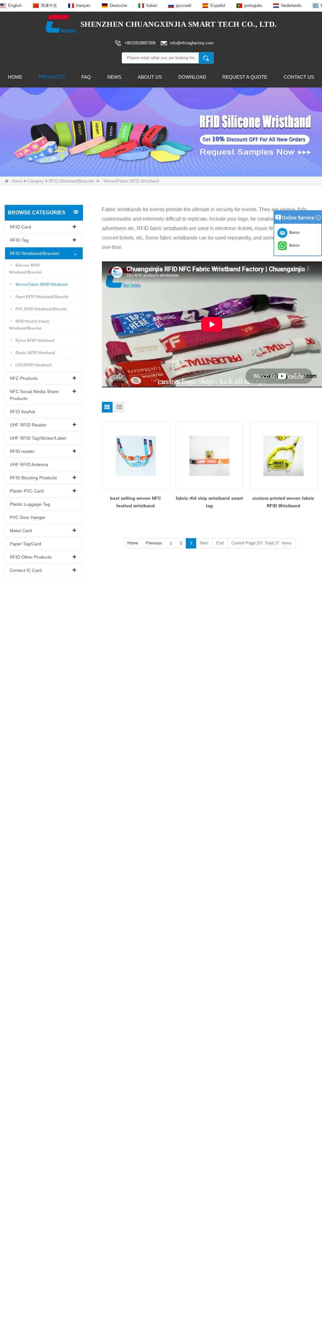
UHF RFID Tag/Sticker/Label (38, 438)
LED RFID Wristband (33, 365)
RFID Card (20, 226)
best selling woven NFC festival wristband (135, 502)
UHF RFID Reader (28, 424)
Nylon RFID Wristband (34, 340)
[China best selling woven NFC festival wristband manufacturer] (135, 455)
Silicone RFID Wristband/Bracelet (25, 268)
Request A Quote (244, 77)
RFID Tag (19, 240)
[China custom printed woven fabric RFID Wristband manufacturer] (283, 455)
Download (192, 77)
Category (35, 181)
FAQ (86, 77)
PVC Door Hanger (28, 517)
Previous (154, 543)
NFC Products (24, 378)
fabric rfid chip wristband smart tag (209, 502)
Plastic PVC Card (27, 490)
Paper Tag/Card (25, 543)
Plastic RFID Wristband (35, 352)
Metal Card (21, 530)
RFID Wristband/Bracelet (71, 181)
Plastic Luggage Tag (30, 504)
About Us (150, 77)
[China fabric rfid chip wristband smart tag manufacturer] (209, 455)
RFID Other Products (31, 557)
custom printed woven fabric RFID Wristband (283, 502)
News (114, 77)
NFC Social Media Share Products (34, 395)
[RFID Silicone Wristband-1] (161, 131)
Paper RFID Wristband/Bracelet (42, 296)
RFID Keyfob (22, 411)
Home (15, 77)
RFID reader (22, 451)
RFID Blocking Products (33, 477)
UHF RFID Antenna (29, 464)
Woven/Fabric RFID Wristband (41, 284)
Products (52, 77)
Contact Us (299, 77)
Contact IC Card (26, 570)
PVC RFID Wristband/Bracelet (41, 309)
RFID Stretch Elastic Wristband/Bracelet (29, 324)
